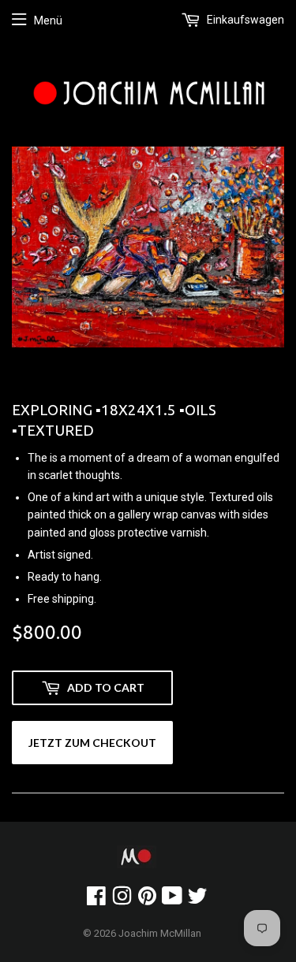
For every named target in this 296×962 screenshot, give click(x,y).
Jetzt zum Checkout (92, 742)
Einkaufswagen (244, 19)
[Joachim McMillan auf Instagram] (122, 899)
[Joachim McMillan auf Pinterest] (147, 899)
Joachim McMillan (159, 933)
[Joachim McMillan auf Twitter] (197, 899)
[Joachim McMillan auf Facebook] (96, 899)
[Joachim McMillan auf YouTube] (172, 899)
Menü (48, 20)
